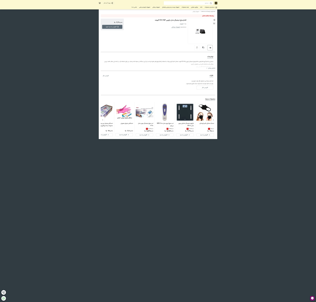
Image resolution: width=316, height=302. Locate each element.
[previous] (213, 120)
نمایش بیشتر (211, 68)
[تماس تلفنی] (3, 292)
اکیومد (181, 24)
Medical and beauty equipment (208, 11)
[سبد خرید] (100, 3)
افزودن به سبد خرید (111, 27)
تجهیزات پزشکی (196, 11)
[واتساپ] (3, 298)
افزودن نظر (106, 76)
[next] (103, 120)
